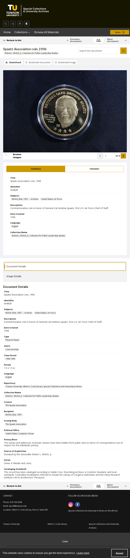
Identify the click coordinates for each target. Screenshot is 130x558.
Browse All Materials (46, 32)
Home (7, 32)
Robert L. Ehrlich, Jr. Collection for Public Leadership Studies (31, 53)
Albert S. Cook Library (57, 524)
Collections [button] (20, 32)
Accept (119, 553)
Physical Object (12, 340)
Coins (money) (12, 349)
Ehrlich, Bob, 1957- (14, 414)
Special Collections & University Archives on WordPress (93, 510)
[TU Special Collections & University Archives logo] (28, 10)
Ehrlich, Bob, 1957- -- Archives (25, 199)
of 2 (118, 155)
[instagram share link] (70, 504)
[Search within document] (123, 51)
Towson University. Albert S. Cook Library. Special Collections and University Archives (44, 386)
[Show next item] (123, 156)
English (15, 226)
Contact (65, 541)
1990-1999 (10, 358)
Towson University (11, 524)
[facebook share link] (77, 504)
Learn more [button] (83, 553)
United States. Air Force (51, 199)
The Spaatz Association (16, 405)
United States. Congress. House (20, 433)
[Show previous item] (100, 156)
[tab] (35, 169)
